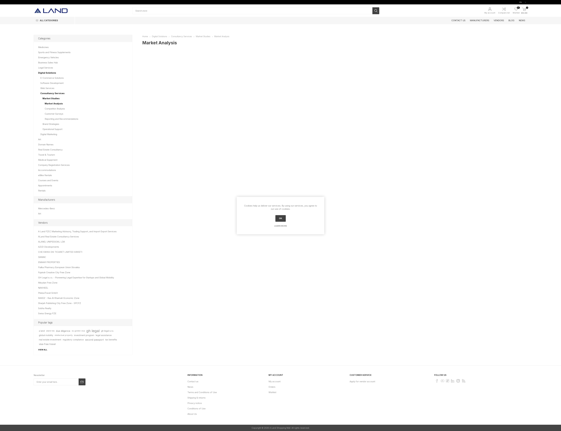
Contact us (192, 381)
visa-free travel (47, 344)
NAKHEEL (43, 287)
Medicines (43, 47)
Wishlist (272, 392)
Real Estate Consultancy (50, 149)
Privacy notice (194, 403)
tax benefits (111, 339)
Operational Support (52, 129)
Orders (272, 386)
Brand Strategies (51, 124)
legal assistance (104, 335)
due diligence (63, 330)
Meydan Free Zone (47, 282)
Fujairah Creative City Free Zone (54, 272)
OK (280, 218)
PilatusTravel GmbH (48, 293)
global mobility (46, 335)
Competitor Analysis (55, 108)
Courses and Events (48, 180)
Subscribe (82, 381)
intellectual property (64, 335)
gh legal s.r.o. (107, 331)
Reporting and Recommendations (61, 119)
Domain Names (45, 144)
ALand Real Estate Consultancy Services (58, 236)
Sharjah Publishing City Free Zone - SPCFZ (59, 303)
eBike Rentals (45, 175)
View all (42, 349)
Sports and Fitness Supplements (54, 52)
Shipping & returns (196, 397)
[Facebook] (437, 380)
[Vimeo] (452, 380)
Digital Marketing (48, 134)
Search (375, 10)
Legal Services (45, 67)
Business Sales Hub (48, 62)
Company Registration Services (54, 165)
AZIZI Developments (48, 246)
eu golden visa (78, 331)
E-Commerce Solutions (52, 78)
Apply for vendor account (362, 381)
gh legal (93, 331)
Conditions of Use (196, 408)
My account (489, 13)
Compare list (504, 13)
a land (42, 331)
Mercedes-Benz (46, 208)
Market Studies (51, 98)
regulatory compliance (73, 340)
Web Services (47, 88)
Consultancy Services (52, 93)
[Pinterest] (447, 380)
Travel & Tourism (46, 154)
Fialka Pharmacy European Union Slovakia (59, 267)
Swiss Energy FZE (47, 313)
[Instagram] (458, 380)
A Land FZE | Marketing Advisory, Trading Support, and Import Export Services (77, 231)
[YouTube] (442, 380)
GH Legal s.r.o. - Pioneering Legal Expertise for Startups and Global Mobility (76, 277)
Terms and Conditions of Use (202, 392)
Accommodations (47, 170)
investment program (84, 335)
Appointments (45, 185)
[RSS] (463, 380)
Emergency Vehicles (48, 57)
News (190, 386)
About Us (192, 414)
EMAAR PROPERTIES (49, 262)
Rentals (42, 190)
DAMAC (42, 257)
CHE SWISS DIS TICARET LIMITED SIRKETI (60, 252)
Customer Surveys (54, 113)
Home (145, 36)
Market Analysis (54, 103)
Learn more (280, 226)
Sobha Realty (44, 308)
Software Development (52, 83)
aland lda (50, 331)
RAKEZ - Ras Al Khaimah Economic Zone (58, 298)
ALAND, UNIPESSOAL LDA (51, 241)
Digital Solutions (47, 72)
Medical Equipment (47, 159)
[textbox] (252, 10)
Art (39, 139)
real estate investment (50, 339)
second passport (94, 339)
